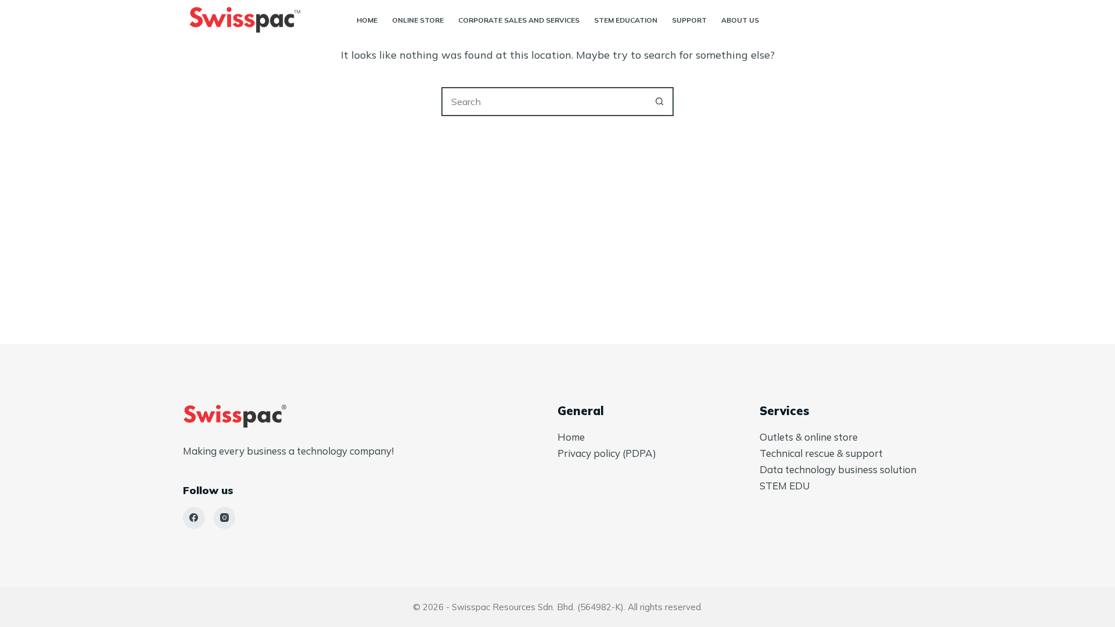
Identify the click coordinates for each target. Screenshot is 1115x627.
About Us (740, 20)
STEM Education (625, 20)
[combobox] (544, 101)
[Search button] (659, 101)
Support (689, 20)
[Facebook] (194, 518)
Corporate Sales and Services (519, 20)
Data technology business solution (838, 469)
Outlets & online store (809, 437)
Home (367, 20)
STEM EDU (785, 486)
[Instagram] (225, 518)
